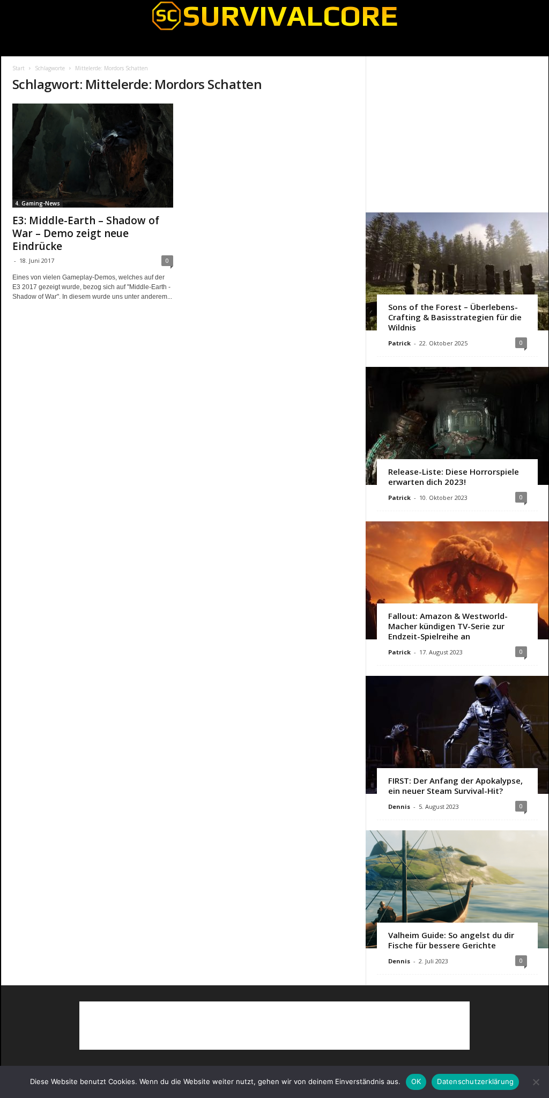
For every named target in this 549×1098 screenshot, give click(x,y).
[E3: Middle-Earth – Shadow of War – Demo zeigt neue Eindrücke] (92, 156)
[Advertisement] (456, 134)
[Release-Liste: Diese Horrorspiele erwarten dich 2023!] (457, 426)
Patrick (399, 343)
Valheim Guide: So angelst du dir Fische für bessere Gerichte (451, 940)
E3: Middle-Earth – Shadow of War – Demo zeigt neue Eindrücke (85, 233)
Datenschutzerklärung (475, 1081)
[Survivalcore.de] (274, 16)
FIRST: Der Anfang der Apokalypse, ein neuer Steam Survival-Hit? (455, 785)
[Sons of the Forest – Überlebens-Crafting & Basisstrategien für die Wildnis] (457, 271)
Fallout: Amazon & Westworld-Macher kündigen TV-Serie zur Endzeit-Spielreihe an (448, 626)
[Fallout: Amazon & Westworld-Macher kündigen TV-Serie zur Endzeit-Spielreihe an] (457, 580)
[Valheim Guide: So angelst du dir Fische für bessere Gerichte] (457, 889)
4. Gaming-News (37, 203)
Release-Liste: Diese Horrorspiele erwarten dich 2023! (453, 476)
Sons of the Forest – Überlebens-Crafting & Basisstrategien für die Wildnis (455, 317)
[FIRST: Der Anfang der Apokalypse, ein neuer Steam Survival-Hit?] (457, 735)
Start (18, 68)
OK (416, 1081)
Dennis (399, 806)
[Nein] (535, 1082)
